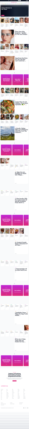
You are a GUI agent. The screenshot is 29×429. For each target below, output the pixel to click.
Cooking (18, 390)
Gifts (18, 392)
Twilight (13, 398)
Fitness (18, 391)
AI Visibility (11, 402)
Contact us (2, 402)
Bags (12, 389)
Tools (1, 399)
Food (23, 391)
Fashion (13, 391)
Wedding (18, 398)
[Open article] (14, 11)
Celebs (12, 390)
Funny (1, 392)
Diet (1, 391)
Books (7, 390)
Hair (23, 392)
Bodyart (1, 390)
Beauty (24, 389)
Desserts (24, 390)
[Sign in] (28, 2)
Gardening (13, 392)
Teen (1, 398)
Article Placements (21, 402)
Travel (7, 398)
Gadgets (7, 392)
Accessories (2, 389)
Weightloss (24, 398)
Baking (18, 389)
